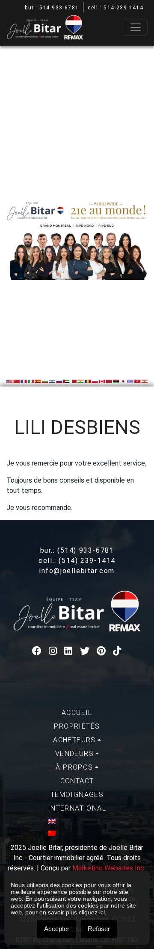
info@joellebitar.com (77, 571)
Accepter (56, 928)
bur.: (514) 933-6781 (77, 550)
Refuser (99, 928)
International (77, 808)
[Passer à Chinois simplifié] (77, 833)
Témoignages (77, 795)
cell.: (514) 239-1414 (77, 561)
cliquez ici (92, 912)
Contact (77, 781)
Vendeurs (74, 754)
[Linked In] (68, 651)
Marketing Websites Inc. (108, 868)
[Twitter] (85, 651)
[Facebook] (37, 651)
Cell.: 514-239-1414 (115, 8)
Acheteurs (74, 740)
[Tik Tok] (117, 651)
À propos (74, 767)
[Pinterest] (102, 651)
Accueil (77, 713)
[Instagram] (53, 651)
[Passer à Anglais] (77, 821)
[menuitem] (77, 713)
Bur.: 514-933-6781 (52, 8)
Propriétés (77, 726)
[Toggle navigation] (136, 27)
